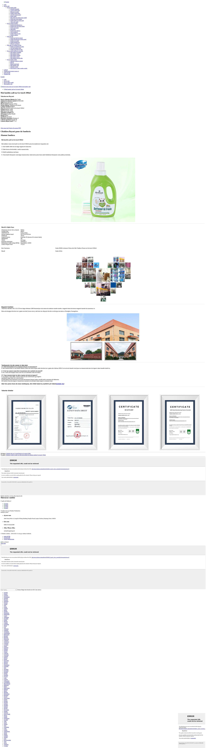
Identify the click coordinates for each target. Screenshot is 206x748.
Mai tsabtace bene (14, 54)
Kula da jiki (10, 36)
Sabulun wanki (14, 67)
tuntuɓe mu (60, 384)
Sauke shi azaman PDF (15, 128)
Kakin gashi (13, 16)
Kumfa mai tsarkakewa (16, 25)
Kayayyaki (6, 6)
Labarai (6, 69)
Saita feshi (13, 29)
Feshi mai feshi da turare (16, 38)
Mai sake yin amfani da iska (14, 45)
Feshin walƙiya (14, 35)
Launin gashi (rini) (15, 10)
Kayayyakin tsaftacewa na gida (15, 51)
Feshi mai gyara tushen (16, 19)
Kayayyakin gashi (11, 7)
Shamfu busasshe (14, 9)
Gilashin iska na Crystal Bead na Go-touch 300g (18, 453)
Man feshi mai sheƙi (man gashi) (18, 17)
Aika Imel (3, 543)
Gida (5, 4)
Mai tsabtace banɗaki (15, 52)
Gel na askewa (14, 32)
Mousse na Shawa (15, 43)
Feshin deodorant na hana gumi (18, 39)
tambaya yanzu (4, 512)
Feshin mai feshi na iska (16, 49)
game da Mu (7, 72)
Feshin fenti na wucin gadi (17, 20)
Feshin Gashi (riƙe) (15, 13)
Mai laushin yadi (14, 65)
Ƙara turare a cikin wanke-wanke (18, 68)
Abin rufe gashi (14, 22)
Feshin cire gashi (14, 41)
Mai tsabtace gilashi (15, 55)
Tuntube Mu (7, 74)
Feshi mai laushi (14, 28)
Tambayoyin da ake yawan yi (11, 71)
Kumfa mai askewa (15, 30)
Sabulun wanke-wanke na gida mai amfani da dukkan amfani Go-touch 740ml (26, 455)
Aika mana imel (5, 128)
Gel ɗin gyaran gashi (15, 15)
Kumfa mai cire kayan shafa (17, 26)
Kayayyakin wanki (12, 59)
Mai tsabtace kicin (14, 56)
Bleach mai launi (14, 64)
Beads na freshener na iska (17, 46)
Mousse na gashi (14, 12)
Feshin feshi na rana (15, 33)
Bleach (12, 62)
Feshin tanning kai (15, 42)
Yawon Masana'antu (9, 539)
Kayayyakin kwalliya (12, 23)
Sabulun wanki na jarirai (16, 61)
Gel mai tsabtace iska (15, 48)
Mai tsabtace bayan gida (16, 58)
